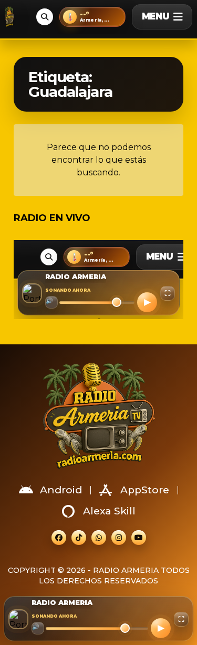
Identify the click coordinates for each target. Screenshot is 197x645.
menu (155, 16)
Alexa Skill (109, 511)
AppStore (144, 490)
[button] (92, 17)
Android (61, 490)
